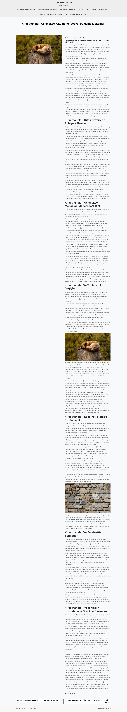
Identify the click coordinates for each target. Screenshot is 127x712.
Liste (87, 9)
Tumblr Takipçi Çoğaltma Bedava (51, 14)
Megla (99, 709)
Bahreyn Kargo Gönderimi (26, 9)
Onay (94, 9)
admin (68, 38)
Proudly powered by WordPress (26, 709)
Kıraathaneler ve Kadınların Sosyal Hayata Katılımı (38, 700)
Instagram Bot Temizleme (47, 9)
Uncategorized (71, 693)
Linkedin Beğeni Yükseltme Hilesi (71, 9)
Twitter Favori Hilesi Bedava (76, 14)
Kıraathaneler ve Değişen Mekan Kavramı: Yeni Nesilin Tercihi (88, 701)
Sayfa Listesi (103, 9)
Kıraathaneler (63, 2)
